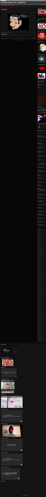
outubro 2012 (39, 292)
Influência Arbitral (40, 188)
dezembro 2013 (39, 276)
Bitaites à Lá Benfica (40, 170)
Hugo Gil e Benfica (40, 155)
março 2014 (39, 273)
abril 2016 (39, 245)
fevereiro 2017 (39, 234)
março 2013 (39, 286)
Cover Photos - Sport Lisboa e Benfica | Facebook (41, 130)
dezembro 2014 (39, 263)
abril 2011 (39, 312)
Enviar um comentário (4, 35)
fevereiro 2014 (39, 274)
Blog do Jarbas (40, 181)
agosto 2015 (39, 254)
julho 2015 (39, 255)
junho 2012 (39, 296)
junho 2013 (39, 283)
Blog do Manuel (40, 207)
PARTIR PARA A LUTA (40, 201)
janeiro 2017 (39, 235)
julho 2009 (39, 334)
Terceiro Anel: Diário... (40, 185)
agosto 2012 (39, 294)
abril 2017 (39, 233)
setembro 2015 (39, 253)
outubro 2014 (39, 265)
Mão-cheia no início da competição (41, 211)
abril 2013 (39, 285)
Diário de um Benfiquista (41, 178)
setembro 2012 (39, 293)
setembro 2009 (39, 332)
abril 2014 (39, 272)
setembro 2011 (39, 306)
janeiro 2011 (39, 315)
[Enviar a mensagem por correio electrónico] (10, 32)
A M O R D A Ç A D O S (40, 197)
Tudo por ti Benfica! (40, 159)
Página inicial (19, 38)
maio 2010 (39, 324)
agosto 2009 (39, 333)
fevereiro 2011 (39, 314)
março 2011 (39, 313)
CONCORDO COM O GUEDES (41, 167)
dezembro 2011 (39, 303)
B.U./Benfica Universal (41, 140)
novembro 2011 (39, 304)
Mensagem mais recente (4, 38)
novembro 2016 (39, 237)
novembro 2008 (39, 335)
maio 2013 (39, 284)
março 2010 (39, 326)
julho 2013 (39, 282)
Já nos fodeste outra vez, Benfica (41, 218)
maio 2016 (39, 244)
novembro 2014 (39, 264)
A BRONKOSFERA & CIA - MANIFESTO (13, 2)
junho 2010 (39, 323)
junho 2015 (39, 256)
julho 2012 (39, 295)
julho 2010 (39, 322)
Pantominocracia (40, 224)
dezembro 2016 (39, 236)
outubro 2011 (39, 305)
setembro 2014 (39, 266)
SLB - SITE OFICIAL (40, 133)
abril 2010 (39, 325)
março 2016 (39, 246)
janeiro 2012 (39, 302)
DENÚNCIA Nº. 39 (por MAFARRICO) (42, 198)
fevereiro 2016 (39, 247)
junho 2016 (39, 243)
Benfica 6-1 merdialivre (40, 143)
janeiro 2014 (39, 275)
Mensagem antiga (33, 38)
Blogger (26, 495)
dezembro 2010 (39, 316)
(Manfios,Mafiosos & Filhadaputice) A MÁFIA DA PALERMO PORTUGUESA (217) (42, 137)
